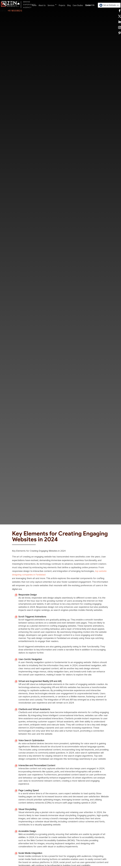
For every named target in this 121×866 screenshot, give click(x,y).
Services (51, 6)
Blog (69, 6)
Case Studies (78, 6)
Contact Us (90, 5)
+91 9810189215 (15, 10)
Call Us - (11, 10)
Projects (62, 6)
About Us (42, 6)
